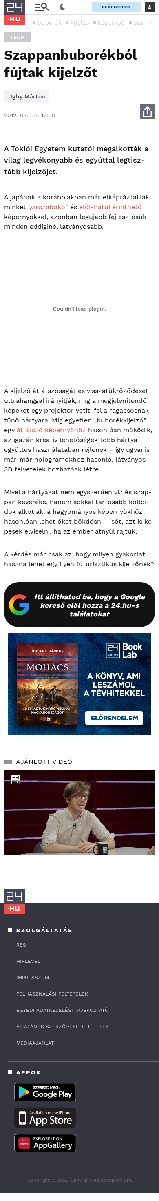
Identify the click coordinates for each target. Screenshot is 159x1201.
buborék (50, 22)
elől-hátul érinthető (110, 207)
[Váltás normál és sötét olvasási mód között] (62, 7)
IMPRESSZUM (32, 977)
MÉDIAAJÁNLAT (35, 1043)
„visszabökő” (48, 207)
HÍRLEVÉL (28, 961)
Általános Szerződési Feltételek (62, 1026)
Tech (17, 37)
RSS (21, 945)
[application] (79, 812)
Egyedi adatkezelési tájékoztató (62, 1010)
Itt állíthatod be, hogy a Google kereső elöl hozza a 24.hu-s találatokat (89, 605)
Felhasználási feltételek (52, 994)
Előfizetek (116, 6)
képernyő (111, 22)
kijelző (80, 22)
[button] (149, 22)
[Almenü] (42, 7)
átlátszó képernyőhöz (51, 430)
